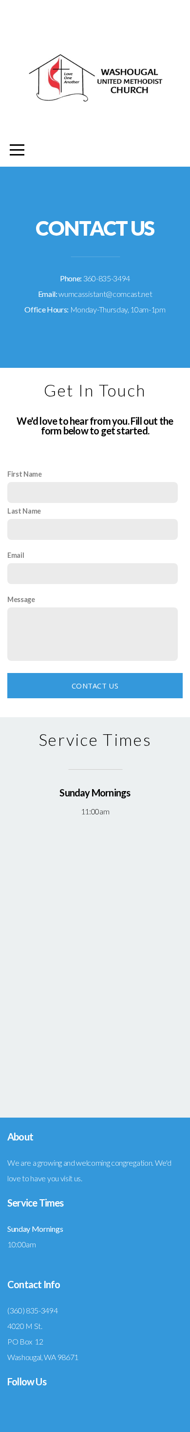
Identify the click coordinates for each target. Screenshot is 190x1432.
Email (15, 555)
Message (21, 599)
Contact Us (95, 685)
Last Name (24, 511)
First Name (24, 474)
